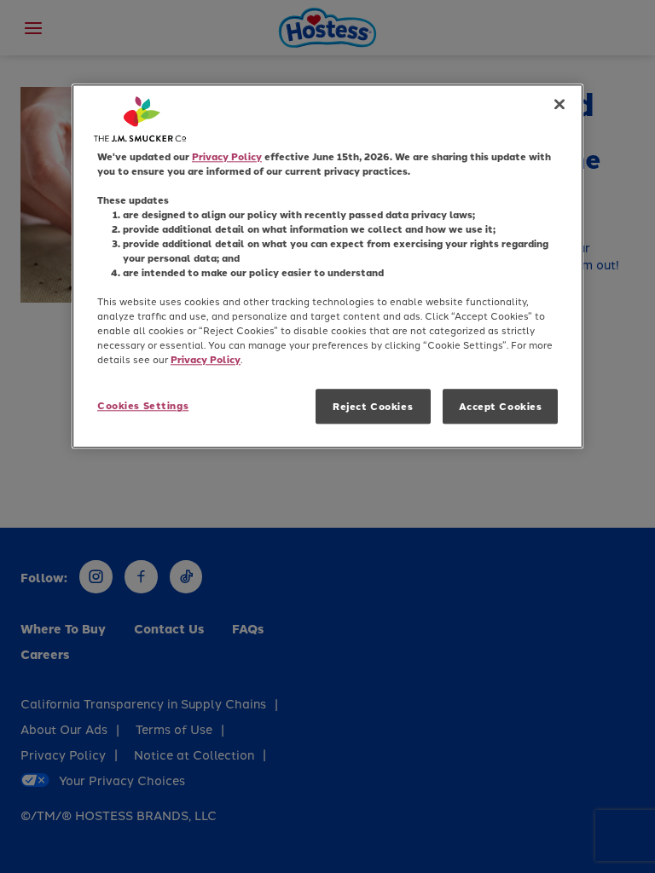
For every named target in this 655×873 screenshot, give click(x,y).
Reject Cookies (373, 406)
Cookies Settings (142, 405)
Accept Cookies (500, 406)
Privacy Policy (227, 156)
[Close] (559, 104)
